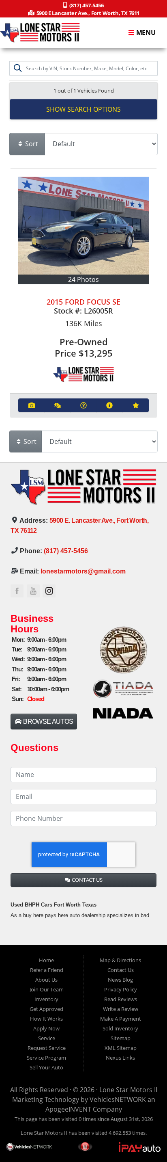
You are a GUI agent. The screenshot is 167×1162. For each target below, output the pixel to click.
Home (46, 960)
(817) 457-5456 (66, 550)
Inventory (46, 999)
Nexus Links (120, 1057)
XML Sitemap (121, 1048)
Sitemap (121, 1038)
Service (46, 1038)
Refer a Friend (46, 970)
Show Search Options (83, 109)
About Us (46, 979)
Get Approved (46, 1009)
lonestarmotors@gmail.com (83, 571)
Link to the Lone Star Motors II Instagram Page (49, 590)
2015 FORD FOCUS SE (83, 302)
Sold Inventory (120, 1028)
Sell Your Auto (46, 1067)
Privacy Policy (120, 989)
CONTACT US (87, 879)
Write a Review (120, 1009)
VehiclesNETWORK (118, 1099)
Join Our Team (47, 989)
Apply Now (46, 1028)
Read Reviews (120, 999)
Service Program (46, 1057)
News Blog (120, 979)
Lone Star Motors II (128, 1089)
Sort (31, 143)
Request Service (47, 1048)
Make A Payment (120, 1018)
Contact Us (120, 970)
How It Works (46, 1018)
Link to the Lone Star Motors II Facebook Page (17, 590)
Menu (145, 32)
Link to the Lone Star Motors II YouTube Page (33, 590)
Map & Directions (120, 960)
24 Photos (83, 279)
